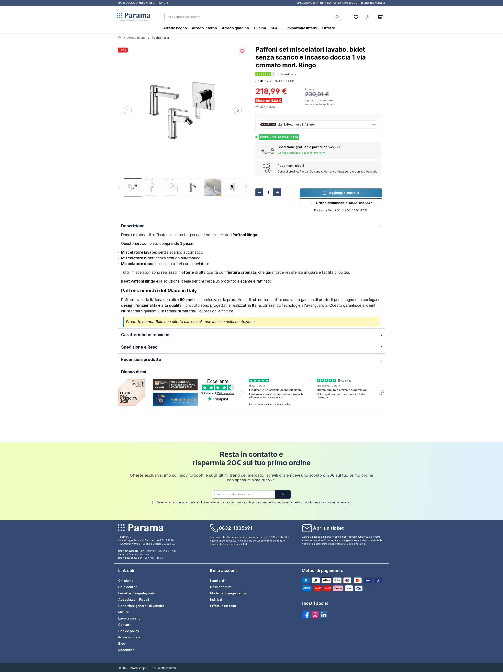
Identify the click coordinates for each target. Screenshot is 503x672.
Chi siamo (125, 581)
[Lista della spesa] (356, 17)
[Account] (368, 17)
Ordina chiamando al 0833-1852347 (343, 203)
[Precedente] (128, 110)
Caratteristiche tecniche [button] (145, 334)
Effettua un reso (223, 606)
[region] (183, 121)
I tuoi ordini (218, 581)
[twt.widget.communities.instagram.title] (315, 614)
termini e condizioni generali (331, 502)
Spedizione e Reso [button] (139, 347)
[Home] (119, 38)
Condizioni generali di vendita (141, 606)
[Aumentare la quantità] (277, 192)
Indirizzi (216, 599)
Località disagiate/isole (136, 593)
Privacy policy (129, 637)
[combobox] (248, 17)
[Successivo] (238, 110)
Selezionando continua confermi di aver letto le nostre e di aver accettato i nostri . (254, 502)
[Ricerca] (336, 17)
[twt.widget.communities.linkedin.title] (323, 614)
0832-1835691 (235, 528)
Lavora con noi (129, 618)
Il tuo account (221, 587)
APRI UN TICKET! (157, 2)
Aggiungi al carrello (343, 193)
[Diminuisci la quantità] (259, 192)
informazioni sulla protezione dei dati (253, 502)
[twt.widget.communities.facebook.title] (306, 614)
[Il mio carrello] (380, 17)
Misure (123, 612)
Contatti (124, 625)
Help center (127, 587)
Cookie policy (128, 631)
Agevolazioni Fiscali (133, 599)
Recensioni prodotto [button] (141, 359)
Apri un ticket (328, 528)
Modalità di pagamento (228, 593)
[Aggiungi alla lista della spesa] (242, 51)
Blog (121, 643)
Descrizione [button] (133, 225)
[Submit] (283, 494)
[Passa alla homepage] (133, 17)
